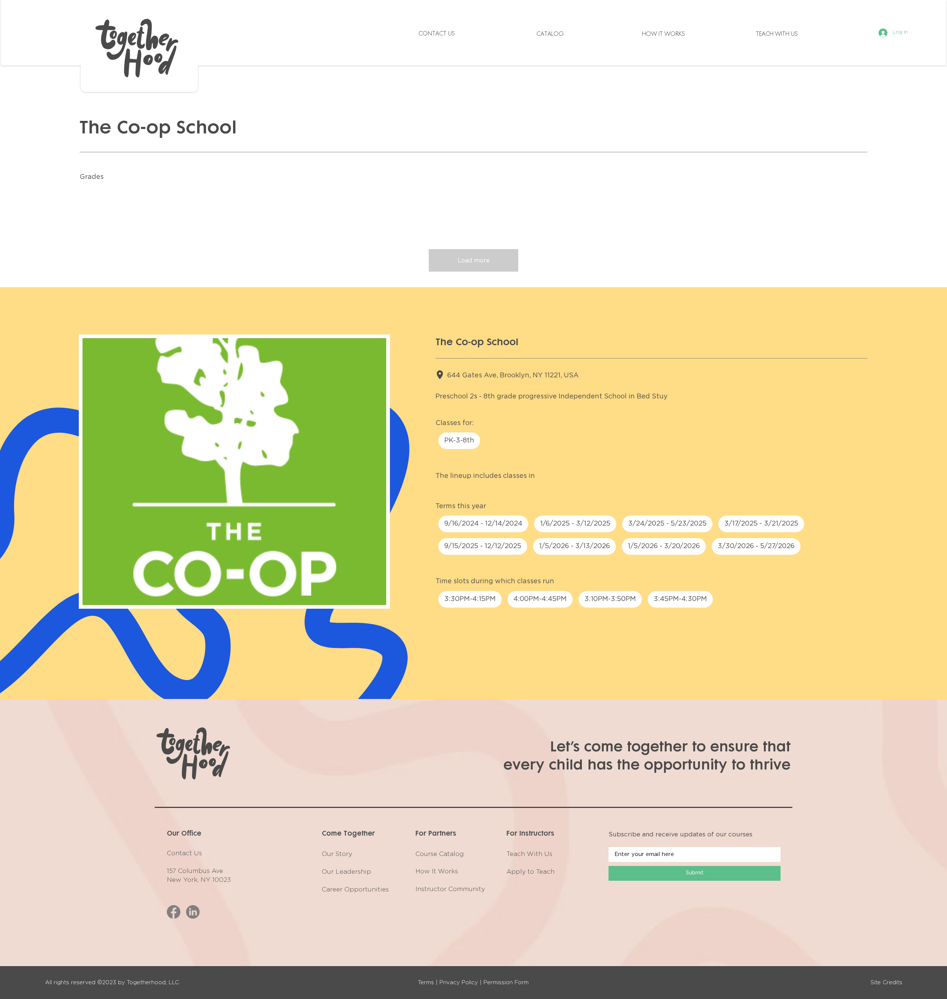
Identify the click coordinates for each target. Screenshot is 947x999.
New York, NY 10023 (199, 880)
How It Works (436, 871)
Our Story (337, 854)
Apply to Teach (530, 872)
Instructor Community (450, 889)
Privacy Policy (458, 982)
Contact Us (184, 853)
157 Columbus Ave (195, 871)
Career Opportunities (355, 889)
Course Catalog (439, 854)
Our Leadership (346, 872)
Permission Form (506, 982)
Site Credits (886, 982)
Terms (426, 982)
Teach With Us (529, 854)
